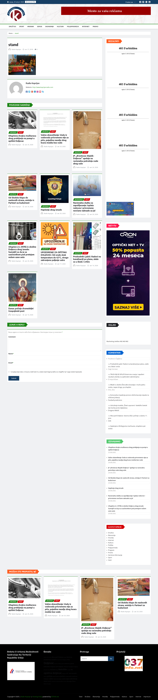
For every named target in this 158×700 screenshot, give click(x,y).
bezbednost (47, 659)
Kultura (60, 26)
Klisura (66, 666)
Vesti (110, 560)
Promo (95, 26)
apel (65, 657)
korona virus (47, 669)
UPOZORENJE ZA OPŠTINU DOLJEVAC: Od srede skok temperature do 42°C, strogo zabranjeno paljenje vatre (54, 256)
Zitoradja (69, 681)
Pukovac (46, 679)
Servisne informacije (115, 555)
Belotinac (69, 657)
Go (111, 659)
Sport (21, 26)
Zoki (109, 421)
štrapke (49, 684)
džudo (55, 663)
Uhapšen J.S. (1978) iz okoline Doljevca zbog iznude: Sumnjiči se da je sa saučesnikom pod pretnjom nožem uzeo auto (22, 251)
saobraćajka (65, 679)
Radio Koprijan (16, 49)
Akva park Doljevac (58, 657)
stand (16, 33)
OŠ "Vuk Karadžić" (71, 673)
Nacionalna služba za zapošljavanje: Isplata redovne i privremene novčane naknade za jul (84, 206)
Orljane (64, 673)
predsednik (68, 676)
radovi (51, 679)
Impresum (147, 697)
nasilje (68, 669)
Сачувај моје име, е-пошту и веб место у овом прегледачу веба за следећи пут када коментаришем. (46, 372)
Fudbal (59, 663)
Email (10, 363)
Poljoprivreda (73, 26)
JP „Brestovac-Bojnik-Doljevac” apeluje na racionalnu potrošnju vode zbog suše (85, 159)
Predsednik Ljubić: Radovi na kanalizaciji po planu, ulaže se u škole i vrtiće (87, 259)
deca (68, 659)
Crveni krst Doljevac (62, 659)
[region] (134, 663)
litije (57, 669)
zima (65, 681)
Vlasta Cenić (47, 681)
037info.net (55, 697)
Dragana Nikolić (113, 410)
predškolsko (74, 676)
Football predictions (115, 400)
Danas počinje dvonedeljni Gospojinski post (20, 309)
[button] (134, 663)
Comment (12, 337)
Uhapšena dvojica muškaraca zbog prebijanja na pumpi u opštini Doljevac (22, 138)
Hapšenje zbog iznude (51, 209)
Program (111, 550)
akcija (45, 657)
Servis (39, 26)
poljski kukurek (56, 676)
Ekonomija (49, 26)
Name (11, 354)
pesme (45, 676)
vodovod (53, 681)
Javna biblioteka (66, 663)
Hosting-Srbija (37, 697)
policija (49, 676)
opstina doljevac (53, 673)
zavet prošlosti (60, 681)
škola (45, 684)
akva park (49, 657)
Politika (110, 545)
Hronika (30, 26)
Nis (72, 669)
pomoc (62, 676)
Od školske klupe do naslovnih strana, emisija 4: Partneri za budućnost (21, 200)
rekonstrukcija (58, 679)
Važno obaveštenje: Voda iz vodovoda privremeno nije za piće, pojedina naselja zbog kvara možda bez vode (55, 139)
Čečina (74, 681)
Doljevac (49, 663)
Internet (85, 26)
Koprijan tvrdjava (73, 666)
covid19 (53, 659)
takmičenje (73, 679)
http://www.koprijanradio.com (42, 87)
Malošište (62, 669)
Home (11, 33)
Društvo (12, 26)
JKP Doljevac (59, 666)
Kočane (53, 670)
